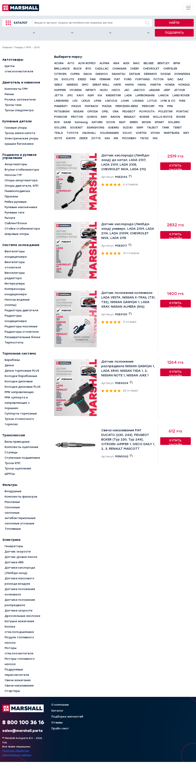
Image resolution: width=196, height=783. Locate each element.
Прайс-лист (60, 728)
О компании (60, 705)
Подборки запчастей (67, 716)
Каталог (21, 23)
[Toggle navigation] (188, 7)
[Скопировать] (130, 176)
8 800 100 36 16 (23, 722)
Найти (174, 23)
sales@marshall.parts (22, 731)
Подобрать (174, 32)
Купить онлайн (175, 167)
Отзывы (57, 722)
